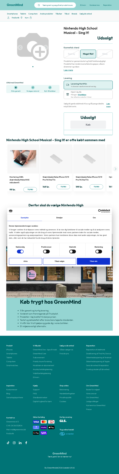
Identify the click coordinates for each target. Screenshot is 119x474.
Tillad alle (93, 261)
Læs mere (68, 70)
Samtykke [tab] (25, 218)
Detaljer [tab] (59, 218)
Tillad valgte (59, 261)
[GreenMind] (14, 5)
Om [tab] (94, 218)
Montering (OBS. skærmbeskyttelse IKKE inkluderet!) (19, 180)
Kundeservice (95, 5)
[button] (32, 66)
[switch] (46, 251)
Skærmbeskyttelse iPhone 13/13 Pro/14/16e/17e (56, 178)
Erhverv (83, 5)
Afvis (25, 261)
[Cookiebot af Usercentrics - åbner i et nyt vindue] (100, 211)
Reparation (107, 5)
